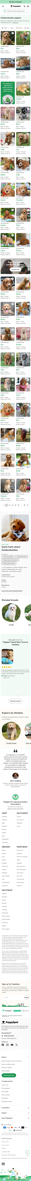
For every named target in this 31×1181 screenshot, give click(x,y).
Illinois (3, 850)
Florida (4, 900)
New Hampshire (21, 869)
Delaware (19, 853)
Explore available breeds (8, 1064)
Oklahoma (19, 823)
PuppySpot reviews (7, 1101)
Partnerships (5, 1098)
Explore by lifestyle (7, 1067)
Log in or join (5, 1085)
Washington (5, 839)
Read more (15, 22)
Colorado (4, 820)
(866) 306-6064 (9, 1036)
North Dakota (5, 876)
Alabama (4, 893)
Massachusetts (21, 866)
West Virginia (5, 929)
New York (19, 876)
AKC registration (6, 1088)
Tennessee (5, 922)
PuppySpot (4, 1015)
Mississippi (5, 913)
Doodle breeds (11, 743)
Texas (18, 826)
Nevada (4, 829)
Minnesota (5, 866)
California (4, 816)
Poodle (11, 625)
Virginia (4, 926)
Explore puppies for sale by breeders (11, 1061)
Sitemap (4, 1148)
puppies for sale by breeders (15, 809)
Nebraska (4, 873)
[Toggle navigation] (3, 6)
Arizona (19, 816)
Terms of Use (5, 1141)
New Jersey (20, 873)
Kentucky (4, 906)
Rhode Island (20, 882)
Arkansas (4, 897)
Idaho (3, 823)
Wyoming (4, 842)
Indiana (4, 853)
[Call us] (24, 6)
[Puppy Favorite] (13, 33)
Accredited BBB (6, 1151)
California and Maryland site (9, 1155)
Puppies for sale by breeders (15, 1015)
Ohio (3, 879)
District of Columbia (22, 857)
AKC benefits (5, 1091)
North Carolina (6, 916)
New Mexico (20, 820)
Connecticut (20, 850)
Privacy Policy (5, 1145)
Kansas (4, 860)
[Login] (28, 6)
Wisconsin (5, 886)
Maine (18, 860)
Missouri (4, 869)
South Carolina (6, 919)
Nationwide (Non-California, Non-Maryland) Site (14, 1158)
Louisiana (4, 910)
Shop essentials (6, 1070)
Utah (3, 836)
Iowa (3, 857)
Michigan (4, 863)
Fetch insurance (6, 1095)
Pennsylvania (20, 879)
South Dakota (6, 882)
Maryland (19, 863)
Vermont (19, 886)
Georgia (4, 903)
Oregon (4, 833)
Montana (4, 826)
